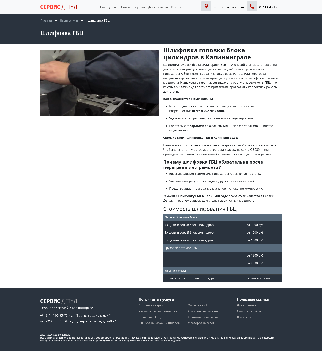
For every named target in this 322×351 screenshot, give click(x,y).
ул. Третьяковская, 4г (228, 7)
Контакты (244, 317)
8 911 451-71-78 (269, 7)
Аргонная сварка (151, 305)
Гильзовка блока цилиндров (159, 323)
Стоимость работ (249, 311)
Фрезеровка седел (201, 323)
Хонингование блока (203, 317)
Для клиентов (247, 305)
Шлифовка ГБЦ (150, 317)
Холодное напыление (203, 311)
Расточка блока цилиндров (158, 311)
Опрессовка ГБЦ (199, 305)
